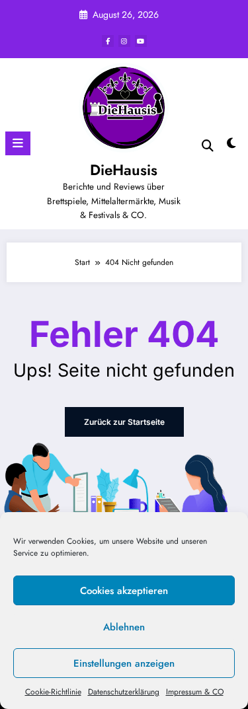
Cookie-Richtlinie (53, 692)
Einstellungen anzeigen (124, 663)
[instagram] (124, 41)
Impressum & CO (195, 692)
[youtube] (141, 41)
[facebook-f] (108, 41)
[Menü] (17, 143)
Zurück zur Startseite (124, 422)
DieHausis (123, 169)
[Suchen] (207, 146)
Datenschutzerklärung (123, 692)
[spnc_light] (231, 146)
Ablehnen (124, 627)
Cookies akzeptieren (124, 590)
